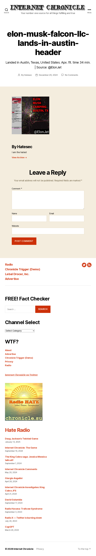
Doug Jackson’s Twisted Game (21, 438)
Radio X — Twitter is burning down (23, 517)
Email (51, 213)
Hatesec (28, 75)
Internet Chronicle (23, 549)
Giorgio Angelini (13, 478)
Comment (17, 189)
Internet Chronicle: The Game (21, 447)
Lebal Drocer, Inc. (17, 274)
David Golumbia (13, 499)
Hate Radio (17, 430)
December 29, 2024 (48, 75)
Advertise (12, 279)
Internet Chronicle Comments (21, 469)
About (8, 350)
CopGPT (9, 526)
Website (15, 226)
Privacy (9, 361)
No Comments (71, 75)
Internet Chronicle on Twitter (21, 375)
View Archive (19, 157)
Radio (9, 264)
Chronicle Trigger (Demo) (22, 269)
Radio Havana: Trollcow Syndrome (23, 508)
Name (14, 213)
